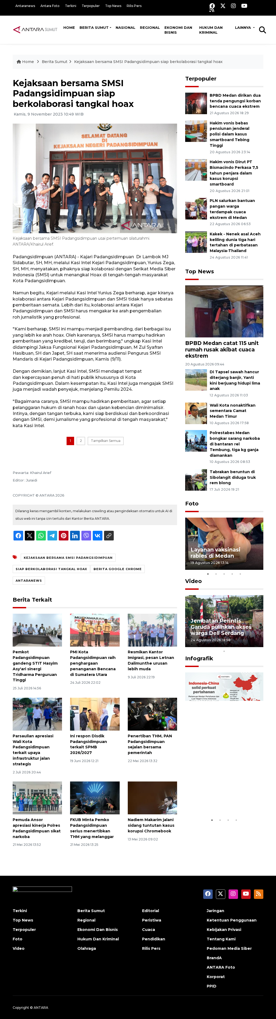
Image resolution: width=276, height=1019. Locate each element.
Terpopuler (91, 6)
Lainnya (243, 27)
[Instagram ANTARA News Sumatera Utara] (233, 5)
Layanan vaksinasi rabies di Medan (215, 552)
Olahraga (86, 948)
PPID (211, 986)
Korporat (216, 976)
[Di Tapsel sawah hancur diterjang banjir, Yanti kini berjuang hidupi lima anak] (196, 379)
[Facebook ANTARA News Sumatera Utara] (212, 5)
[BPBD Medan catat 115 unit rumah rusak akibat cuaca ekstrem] (224, 311)
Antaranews (25, 6)
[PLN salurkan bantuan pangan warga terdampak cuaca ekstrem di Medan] (196, 208)
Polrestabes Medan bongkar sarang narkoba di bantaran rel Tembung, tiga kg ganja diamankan (235, 444)
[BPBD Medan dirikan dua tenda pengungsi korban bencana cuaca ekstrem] (196, 103)
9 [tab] (256, 644)
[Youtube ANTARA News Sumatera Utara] (244, 5)
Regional (150, 27)
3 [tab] (224, 574)
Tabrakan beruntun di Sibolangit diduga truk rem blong (233, 477)
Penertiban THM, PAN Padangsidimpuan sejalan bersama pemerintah (150, 744)
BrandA (214, 957)
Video (193, 581)
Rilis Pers (134, 6)
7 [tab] (240, 644)
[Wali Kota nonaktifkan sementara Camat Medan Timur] (196, 413)
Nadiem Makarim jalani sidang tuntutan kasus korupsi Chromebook (151, 825)
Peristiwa (151, 920)
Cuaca (148, 929)
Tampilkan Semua (105, 441)
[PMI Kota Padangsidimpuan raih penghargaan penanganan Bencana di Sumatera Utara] (94, 630)
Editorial (150, 910)
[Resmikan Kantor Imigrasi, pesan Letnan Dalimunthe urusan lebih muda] (152, 630)
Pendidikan (153, 939)
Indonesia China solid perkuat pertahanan (220, 798)
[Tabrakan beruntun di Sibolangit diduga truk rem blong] (196, 479)
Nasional (125, 27)
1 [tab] (208, 574)
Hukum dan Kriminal (211, 29)
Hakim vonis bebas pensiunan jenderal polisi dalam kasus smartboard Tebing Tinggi (229, 134)
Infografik (199, 658)
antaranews (29, 580)
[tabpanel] (224, 544)
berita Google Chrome (118, 569)
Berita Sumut (94, 27)
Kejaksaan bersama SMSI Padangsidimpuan (68, 558)
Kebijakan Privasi (224, 929)
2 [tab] (216, 574)
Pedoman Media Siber (229, 948)
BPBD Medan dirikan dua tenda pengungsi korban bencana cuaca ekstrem (235, 101)
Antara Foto (50, 6)
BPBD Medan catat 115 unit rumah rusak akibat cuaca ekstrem (222, 349)
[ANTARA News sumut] (37, 29)
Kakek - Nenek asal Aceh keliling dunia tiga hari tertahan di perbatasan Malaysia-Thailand (235, 242)
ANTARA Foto (221, 967)
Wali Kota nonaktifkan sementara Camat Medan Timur (233, 411)
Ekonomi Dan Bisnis (178, 29)
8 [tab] (248, 644)
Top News (113, 6)
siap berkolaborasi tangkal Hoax (51, 569)
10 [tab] (224, 651)
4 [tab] (232, 574)
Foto (192, 503)
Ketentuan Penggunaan (232, 920)
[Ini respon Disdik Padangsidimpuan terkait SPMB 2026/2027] (94, 713)
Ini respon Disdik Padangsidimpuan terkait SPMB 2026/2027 (88, 744)
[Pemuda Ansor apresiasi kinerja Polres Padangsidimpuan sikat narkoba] (37, 797)
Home (69, 27)
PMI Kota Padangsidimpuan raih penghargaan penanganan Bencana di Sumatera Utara (93, 663)
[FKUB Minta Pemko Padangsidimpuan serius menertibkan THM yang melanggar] (94, 797)
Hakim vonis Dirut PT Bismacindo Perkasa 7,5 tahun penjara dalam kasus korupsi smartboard (234, 173)
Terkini (70, 6)
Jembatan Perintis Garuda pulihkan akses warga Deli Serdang (221, 626)
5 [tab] (240, 574)
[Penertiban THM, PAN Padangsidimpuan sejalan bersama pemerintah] (152, 713)
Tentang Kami (221, 939)
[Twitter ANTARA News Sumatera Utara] (223, 5)
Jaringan (215, 910)
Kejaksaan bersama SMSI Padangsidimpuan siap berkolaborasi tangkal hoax (148, 61)
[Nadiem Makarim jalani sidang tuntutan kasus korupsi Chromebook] (152, 797)
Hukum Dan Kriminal (98, 939)
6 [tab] (232, 644)
